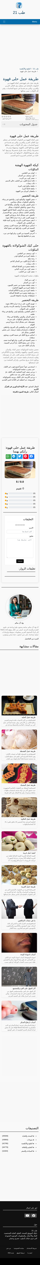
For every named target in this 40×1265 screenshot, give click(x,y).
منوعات (30, 1140)
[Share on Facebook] (31, 456)
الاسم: (31, 528)
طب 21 (36, 69)
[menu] (4, 22)
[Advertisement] (20, 45)
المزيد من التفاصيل (32, 639)
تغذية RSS (11, 1253)
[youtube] (27, 1215)
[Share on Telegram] (14, 456)
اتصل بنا (30, 1253)
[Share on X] (20, 456)
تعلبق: (31, 536)
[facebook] (34, 1215)
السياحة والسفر (27, 1151)
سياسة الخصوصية (19, 1248)
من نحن (8, 1248)
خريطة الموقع (21, 1253)
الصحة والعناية (27, 1136)
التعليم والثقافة (27, 1147)
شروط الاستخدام (32, 1248)
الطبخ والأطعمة (27, 1143)
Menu (34, 22)
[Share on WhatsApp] (8, 456)
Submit (20, 561)
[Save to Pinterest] (25, 456)
